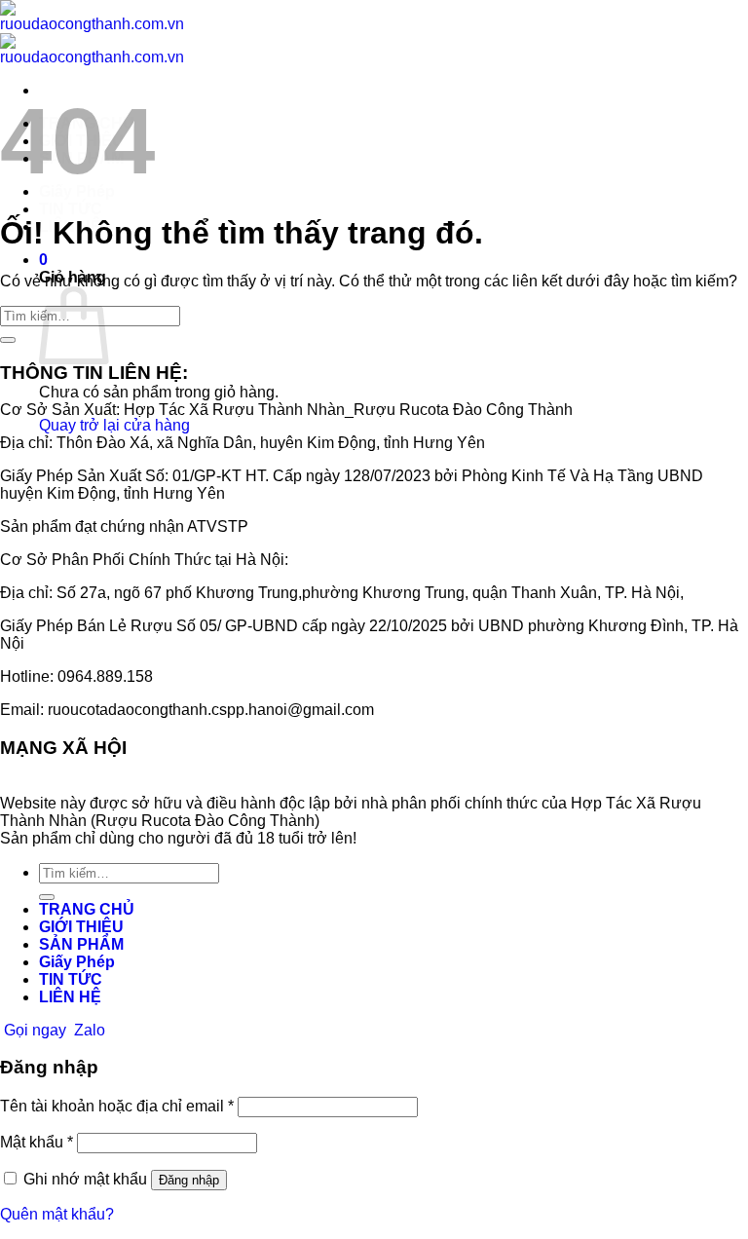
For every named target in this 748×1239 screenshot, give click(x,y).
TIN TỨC (70, 209)
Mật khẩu (36, 1142)
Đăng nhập (189, 1180)
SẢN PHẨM (81, 944)
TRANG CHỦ (86, 909)
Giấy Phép (77, 962)
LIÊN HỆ (70, 997)
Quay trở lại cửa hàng (114, 425)
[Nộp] (8, 340)
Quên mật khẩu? (57, 1214)
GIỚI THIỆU (81, 927)
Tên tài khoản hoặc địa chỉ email (117, 1106)
